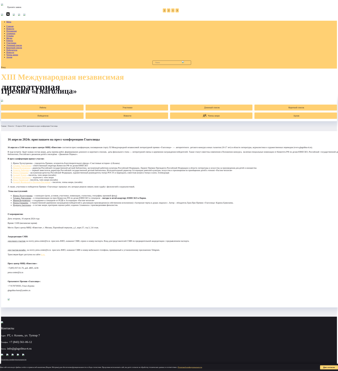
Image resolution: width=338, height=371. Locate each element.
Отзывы (10, 36)
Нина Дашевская (20, 180)
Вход (3, 67)
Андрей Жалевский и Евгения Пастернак (31, 182)
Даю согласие (329, 367)
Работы (9, 40)
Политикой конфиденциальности (190, 367)
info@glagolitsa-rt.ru (19, 348)
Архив (9, 57)
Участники (11, 43)
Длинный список (14, 45)
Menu (8, 22)
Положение (11, 31)
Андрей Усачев (19, 175)
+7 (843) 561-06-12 (20, 342)
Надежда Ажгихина (22, 177)
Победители (11, 50)
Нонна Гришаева (20, 173)
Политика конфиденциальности (13, 360)
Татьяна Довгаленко (22, 165)
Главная (9, 26)
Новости (10, 29)
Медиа (9, 38)
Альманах (10, 33)
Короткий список (14, 48)
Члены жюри (12, 55)
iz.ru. (43, 254)
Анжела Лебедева (21, 170)
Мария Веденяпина (21, 168)
